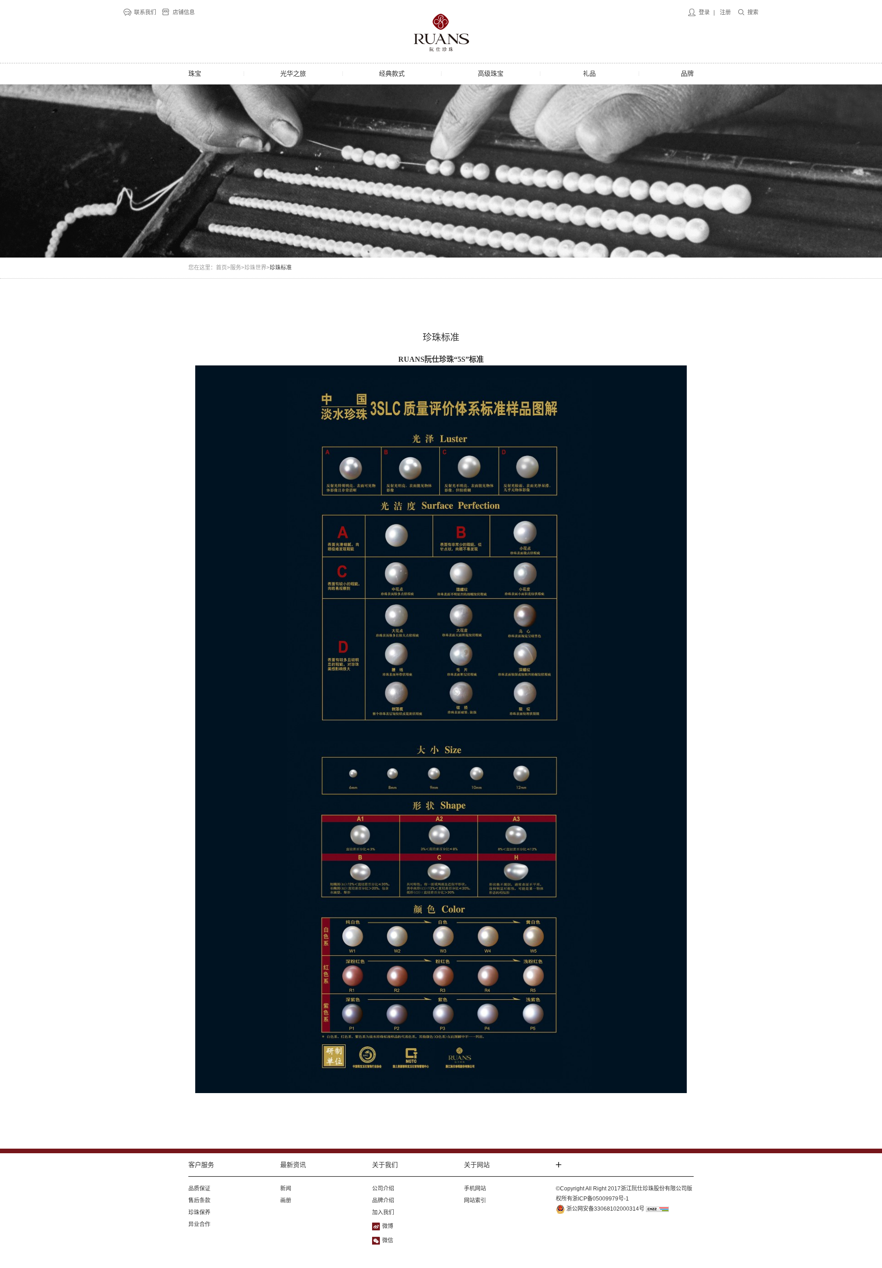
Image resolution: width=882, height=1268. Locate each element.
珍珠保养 (199, 1212)
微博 (387, 1226)
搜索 (752, 12)
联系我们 (145, 12)
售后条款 (199, 1200)
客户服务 (201, 1164)
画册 (285, 1200)
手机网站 (475, 1188)
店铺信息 (184, 12)
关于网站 (477, 1164)
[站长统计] (657, 1209)
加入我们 (383, 1212)
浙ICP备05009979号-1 (600, 1198)
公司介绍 (383, 1188)
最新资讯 (293, 1164)
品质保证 (199, 1188)
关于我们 (385, 1164)
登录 (704, 12)
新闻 (285, 1188)
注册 (725, 12)
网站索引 (475, 1200)
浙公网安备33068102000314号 (605, 1209)
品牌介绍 (383, 1200)
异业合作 (199, 1224)
